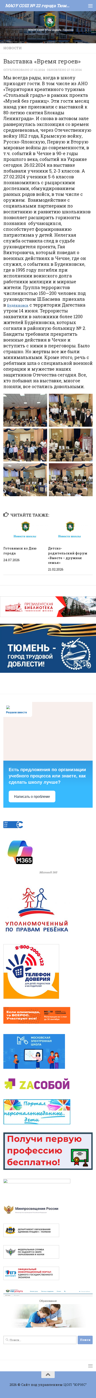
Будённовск (17, 305)
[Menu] (90, 5)
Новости (12, 48)
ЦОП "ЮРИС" (75, 1384)
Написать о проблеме (32, 797)
